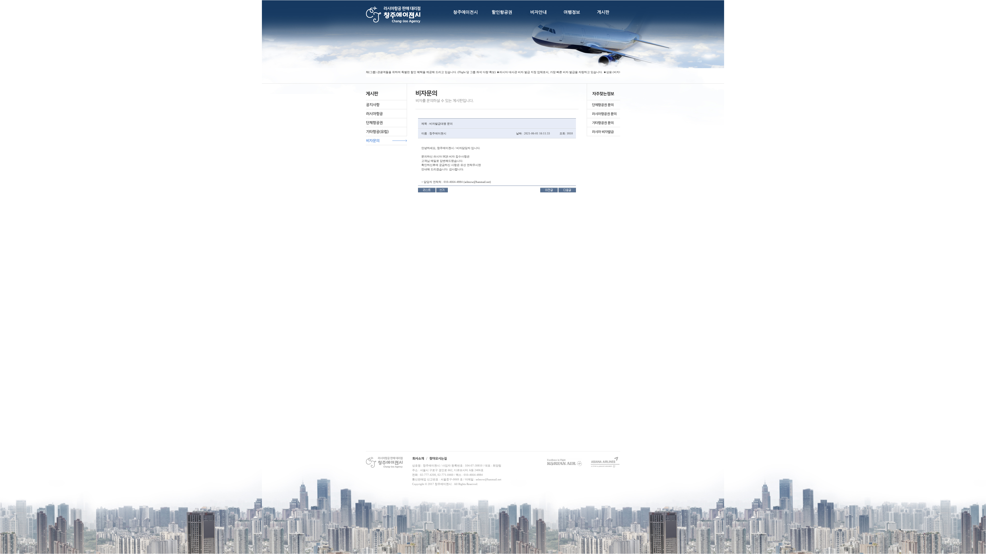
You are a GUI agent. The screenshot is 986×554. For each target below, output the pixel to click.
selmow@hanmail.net (477, 181)
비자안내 (538, 12)
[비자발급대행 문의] (549, 189)
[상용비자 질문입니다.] (567, 189)
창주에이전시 (465, 12)
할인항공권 (502, 12)
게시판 (603, 12)
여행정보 (572, 12)
